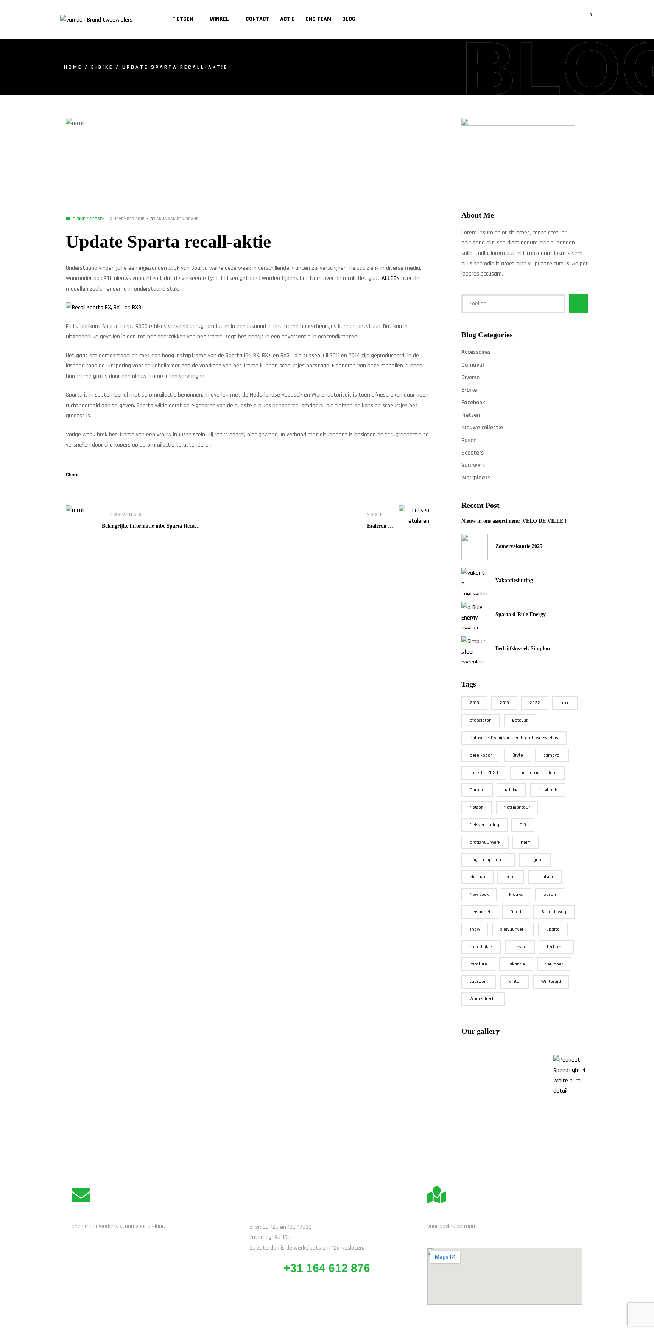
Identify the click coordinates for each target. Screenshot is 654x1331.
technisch (556, 947)
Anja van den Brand (177, 219)
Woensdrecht (483, 999)
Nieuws (516, 894)
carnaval (552, 755)
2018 (474, 703)
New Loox (479, 894)
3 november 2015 (127, 219)
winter (514, 981)
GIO (523, 825)
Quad (516, 912)
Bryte (517, 755)
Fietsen (97, 219)
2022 (534, 703)
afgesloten (481, 720)
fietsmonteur (517, 807)
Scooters (472, 453)
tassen (519, 947)
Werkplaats (475, 478)
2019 (504, 703)
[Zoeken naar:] (513, 303)
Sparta (553, 929)
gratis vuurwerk (485, 842)
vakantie (516, 964)
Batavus (520, 720)
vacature (478, 964)
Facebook (473, 402)
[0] (585, 19)
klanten (477, 877)
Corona (477, 790)
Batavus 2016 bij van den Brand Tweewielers (514, 738)
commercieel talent (538, 772)
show (475, 929)
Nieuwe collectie (482, 427)
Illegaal (534, 859)
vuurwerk (479, 981)
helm (526, 842)
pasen (549, 894)
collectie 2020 (484, 772)
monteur (544, 877)
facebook (547, 790)
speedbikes (481, 947)
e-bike (511, 790)
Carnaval (472, 365)
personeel (480, 912)
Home (73, 67)
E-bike (102, 67)
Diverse (470, 377)
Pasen (468, 440)
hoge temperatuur (488, 859)
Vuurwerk (473, 465)
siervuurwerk (513, 929)
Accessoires (475, 352)
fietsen (477, 807)
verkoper (554, 964)
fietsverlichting (484, 825)
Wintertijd (551, 981)
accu (565, 703)
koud (511, 877)
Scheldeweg (554, 912)
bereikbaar (481, 755)
